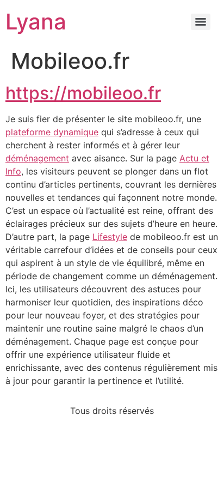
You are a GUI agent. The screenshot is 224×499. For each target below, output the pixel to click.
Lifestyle (109, 236)
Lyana (35, 21)
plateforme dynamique (51, 132)
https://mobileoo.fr (83, 93)
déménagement (37, 158)
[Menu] (200, 22)
